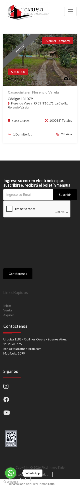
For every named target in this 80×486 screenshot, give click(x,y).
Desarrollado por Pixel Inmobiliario (31, 484)
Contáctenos (18, 273)
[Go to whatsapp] (10, 473)
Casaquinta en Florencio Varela (33, 92)
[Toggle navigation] (70, 11)
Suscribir (65, 194)
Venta (7, 310)
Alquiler (8, 315)
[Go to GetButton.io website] (11, 481)
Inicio (7, 305)
